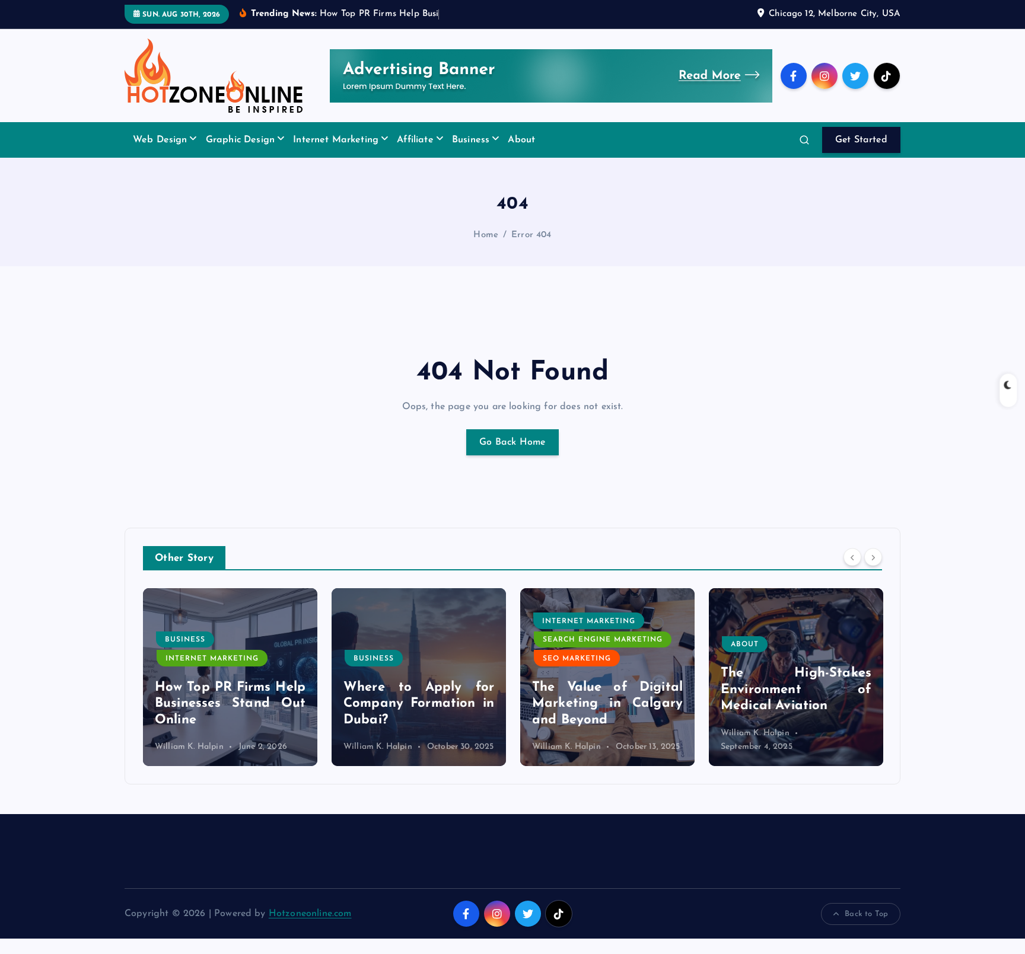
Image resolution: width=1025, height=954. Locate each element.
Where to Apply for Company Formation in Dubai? (418, 704)
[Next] (873, 557)
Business (470, 140)
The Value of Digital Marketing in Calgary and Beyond (607, 704)
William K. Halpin (189, 746)
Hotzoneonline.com (310, 913)
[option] (230, 677)
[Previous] (852, 557)
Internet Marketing (335, 140)
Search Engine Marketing (603, 639)
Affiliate (415, 140)
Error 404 (531, 235)
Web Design (160, 140)
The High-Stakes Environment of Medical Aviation (796, 689)
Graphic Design (240, 140)
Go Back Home (512, 442)
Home (485, 235)
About (521, 140)
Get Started (861, 140)
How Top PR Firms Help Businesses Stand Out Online (230, 704)
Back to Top (866, 914)
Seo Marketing (577, 658)
